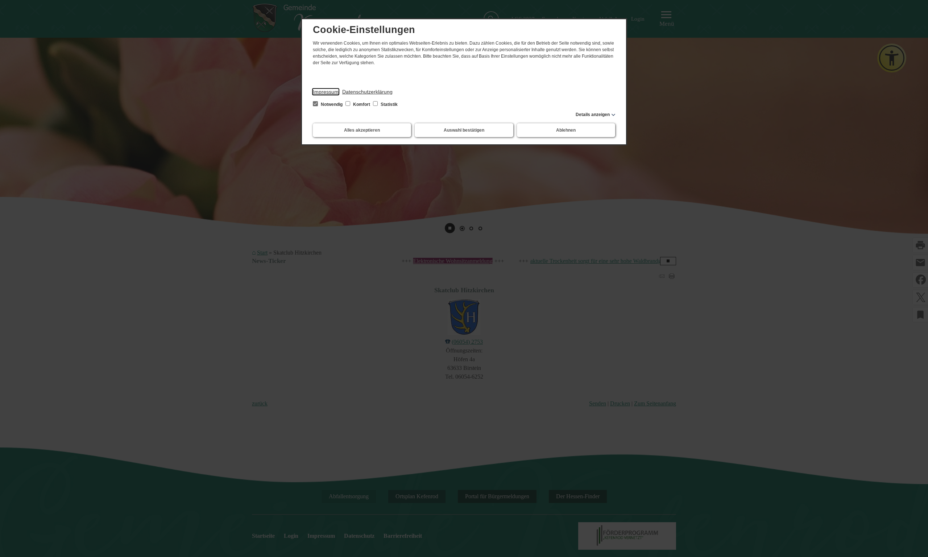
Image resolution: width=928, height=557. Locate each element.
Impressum (326, 92)
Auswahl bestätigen (464, 130)
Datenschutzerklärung (367, 92)
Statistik (389, 104)
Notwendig (332, 104)
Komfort (361, 104)
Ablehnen (566, 130)
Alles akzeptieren (362, 130)
